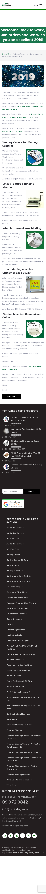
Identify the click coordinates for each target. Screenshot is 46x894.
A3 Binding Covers (15, 528)
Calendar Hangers (14, 587)
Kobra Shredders (14, 619)
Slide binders (12, 719)
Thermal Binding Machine (18, 774)
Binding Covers (13, 565)
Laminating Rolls (14, 635)
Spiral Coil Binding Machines (19, 725)
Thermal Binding (14, 730)
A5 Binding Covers (15, 544)
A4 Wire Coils (12, 538)
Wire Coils (11, 785)
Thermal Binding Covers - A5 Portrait (23, 752)
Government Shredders (17, 613)
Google (18, 131)
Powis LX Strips (13, 676)
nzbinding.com (35, 366)
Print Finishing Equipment (18, 692)
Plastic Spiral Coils (15, 659)
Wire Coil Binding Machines (19, 780)
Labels (9, 624)
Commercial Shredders (17, 597)
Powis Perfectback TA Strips (19, 681)
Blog (4, 369)
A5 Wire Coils (12, 549)
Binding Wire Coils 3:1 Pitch (19, 581)
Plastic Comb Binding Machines (20, 654)
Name (4, 385)
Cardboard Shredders (16, 592)
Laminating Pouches (15, 630)
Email (4, 390)
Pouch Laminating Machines (19, 665)
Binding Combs (13, 554)
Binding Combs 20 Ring (17, 560)
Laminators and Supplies (17, 640)
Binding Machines (14, 571)
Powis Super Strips (15, 686)
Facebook (6, 131)
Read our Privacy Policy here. (26, 852)
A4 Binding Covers (15, 533)
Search (31, 491)
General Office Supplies (17, 608)
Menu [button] (36, 6)
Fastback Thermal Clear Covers (21, 603)
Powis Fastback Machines (18, 670)
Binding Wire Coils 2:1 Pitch (19, 576)
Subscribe (12, 396)
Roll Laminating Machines (18, 714)
